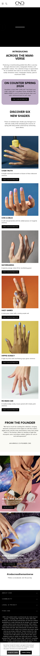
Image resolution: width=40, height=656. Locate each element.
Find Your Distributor (20, 99)
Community (7, 599)
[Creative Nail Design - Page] (20, 4)
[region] (20, 649)
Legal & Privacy (9, 605)
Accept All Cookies (13, 652)
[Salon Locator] (20, 484)
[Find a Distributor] (20, 540)
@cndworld (17, 578)
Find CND (6, 611)
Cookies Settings (26, 652)
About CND (7, 593)
